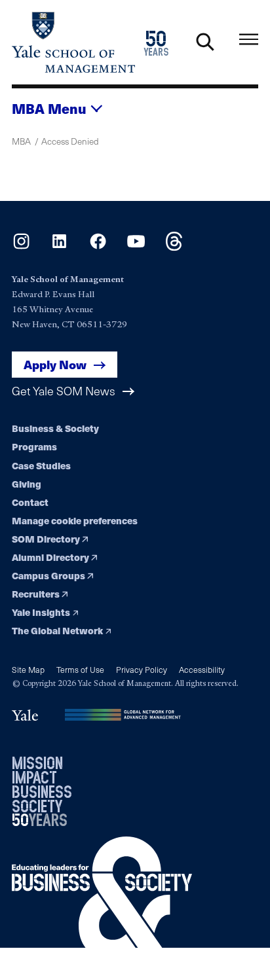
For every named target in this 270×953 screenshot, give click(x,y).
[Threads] (173, 247)
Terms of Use (80, 669)
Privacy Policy (141, 669)
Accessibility (202, 669)
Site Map (28, 669)
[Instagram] (21, 247)
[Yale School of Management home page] (73, 42)
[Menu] (248, 39)
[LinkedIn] (59, 247)
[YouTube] (135, 247)
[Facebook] (97, 247)
